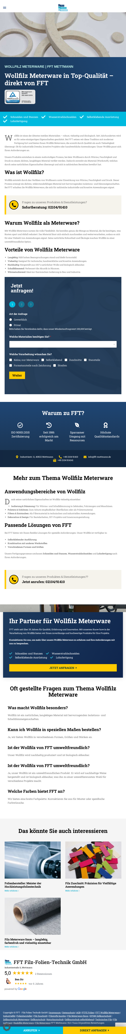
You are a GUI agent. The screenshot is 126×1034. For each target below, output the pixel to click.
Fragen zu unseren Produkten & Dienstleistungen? (54, 202)
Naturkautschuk (55, 1019)
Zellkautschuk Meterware (16, 1019)
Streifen (62, 365)
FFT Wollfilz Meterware (108, 1012)
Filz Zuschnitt (40, 1015)
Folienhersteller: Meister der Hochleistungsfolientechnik (23, 884)
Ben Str (19, 979)
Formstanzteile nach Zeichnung (32, 365)
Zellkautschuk (38, 1019)
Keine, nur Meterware (26, 359)
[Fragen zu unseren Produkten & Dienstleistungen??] (13, 579)
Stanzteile (94, 359)
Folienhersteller (24, 1015)
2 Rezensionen (43, 973)
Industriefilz (9, 1015)
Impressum (55, 1012)
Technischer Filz (103, 1019)
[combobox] (63, 344)
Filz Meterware (42, 1022)
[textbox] (62, 344)
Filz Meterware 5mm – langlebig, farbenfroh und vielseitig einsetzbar (28, 941)
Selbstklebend (54, 359)
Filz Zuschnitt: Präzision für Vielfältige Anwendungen (90, 884)
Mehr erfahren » (12, 890)
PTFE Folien (88, 1012)
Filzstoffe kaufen (57, 1015)
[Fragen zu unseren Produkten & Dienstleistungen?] (13, 205)
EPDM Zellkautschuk (100, 1015)
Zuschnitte (75, 359)
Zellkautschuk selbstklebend (79, 1019)
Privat (17, 325)
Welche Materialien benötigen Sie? (30, 336)
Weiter (17, 375)
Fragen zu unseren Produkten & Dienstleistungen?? (55, 577)
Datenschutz (68, 1012)
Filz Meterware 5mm (77, 1015)
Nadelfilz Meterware (24, 1022)
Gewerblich (20, 319)
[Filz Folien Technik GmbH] (63, 8)
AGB (78, 1012)
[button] (7, 1027)
